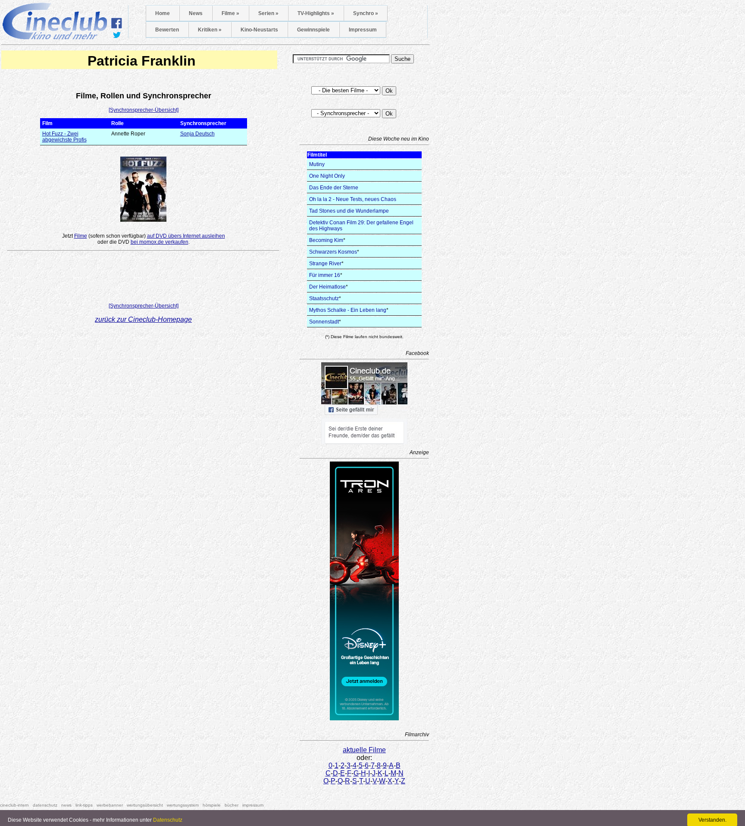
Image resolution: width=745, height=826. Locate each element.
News (196, 13)
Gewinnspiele (313, 30)
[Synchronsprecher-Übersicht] (143, 110)
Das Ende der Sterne (333, 188)
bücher (231, 805)
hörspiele (212, 805)
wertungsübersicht (145, 805)
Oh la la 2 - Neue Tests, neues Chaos (352, 199)
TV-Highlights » (315, 13)
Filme (80, 236)
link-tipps (84, 805)
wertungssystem (183, 805)
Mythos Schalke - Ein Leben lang (347, 310)
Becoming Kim (326, 240)
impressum (252, 805)
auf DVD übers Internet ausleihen (186, 236)
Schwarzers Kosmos (333, 252)
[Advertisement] (143, 279)
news (66, 805)
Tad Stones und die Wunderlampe (349, 211)
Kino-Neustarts (259, 30)
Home (162, 13)
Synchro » (365, 13)
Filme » (230, 13)
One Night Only (327, 176)
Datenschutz (167, 820)
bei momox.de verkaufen (159, 242)
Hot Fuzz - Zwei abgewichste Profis (64, 137)
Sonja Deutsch (197, 134)
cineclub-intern (14, 805)
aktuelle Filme (364, 750)
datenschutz (45, 805)
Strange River (325, 264)
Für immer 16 (324, 275)
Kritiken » (210, 30)
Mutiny (317, 164)
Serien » (268, 13)
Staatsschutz (324, 298)
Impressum (363, 30)
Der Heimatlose (327, 287)
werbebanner (110, 805)
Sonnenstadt (324, 322)
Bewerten (167, 30)
